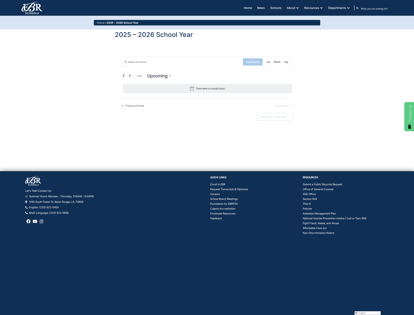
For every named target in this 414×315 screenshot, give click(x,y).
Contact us (410, 113)
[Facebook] (28, 221)
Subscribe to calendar (272, 116)
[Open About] (297, 8)
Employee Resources (222, 213)
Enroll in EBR (217, 184)
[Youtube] (35, 221)
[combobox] (376, 8)
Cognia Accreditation (222, 208)
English (362, 313)
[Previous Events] (123, 76)
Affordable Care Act (315, 228)
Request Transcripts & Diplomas (229, 189)
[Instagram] (41, 221)
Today (139, 75)
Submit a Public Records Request (322, 184)
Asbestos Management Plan (319, 213)
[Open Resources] (321, 8)
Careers (215, 194)
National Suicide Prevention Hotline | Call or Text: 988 (334, 218)
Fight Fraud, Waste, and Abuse (321, 223)
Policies (307, 208)
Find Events (252, 61)
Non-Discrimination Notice (318, 233)
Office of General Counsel (318, 189)
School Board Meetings (224, 198)
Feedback (216, 218)
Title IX (307, 203)
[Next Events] (130, 76)
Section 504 (310, 198)
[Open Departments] (348, 8)
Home (100, 22)
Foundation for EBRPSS (224, 203)
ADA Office (309, 194)
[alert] (207, 88)
